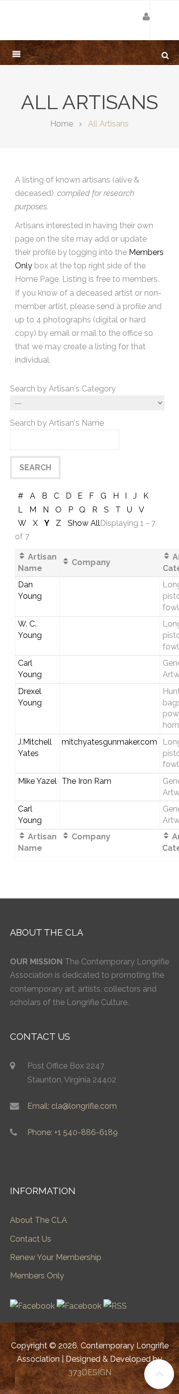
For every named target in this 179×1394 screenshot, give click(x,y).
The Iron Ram (86, 781)
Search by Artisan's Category (63, 388)
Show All (83, 523)
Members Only (37, 1275)
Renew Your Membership (55, 1257)
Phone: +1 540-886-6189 (72, 1132)
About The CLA (38, 1220)
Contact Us (30, 1239)
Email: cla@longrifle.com (72, 1106)
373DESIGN (89, 1372)
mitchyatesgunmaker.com (109, 742)
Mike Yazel (37, 781)
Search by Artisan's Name (57, 423)
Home (61, 123)
